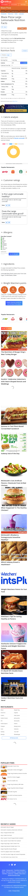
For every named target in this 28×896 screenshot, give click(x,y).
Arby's (2, 710)
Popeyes (3, 726)
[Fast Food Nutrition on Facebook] (9, 865)
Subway (2, 731)
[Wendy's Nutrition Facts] (5, 172)
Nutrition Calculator (19, 870)
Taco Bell (16, 731)
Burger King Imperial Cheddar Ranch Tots (10, 846)
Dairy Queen (17, 715)
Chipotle (16, 712)
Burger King (16, 710)
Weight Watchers (15, 11)
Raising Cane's (17, 726)
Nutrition (3, 11)
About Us (10, 873)
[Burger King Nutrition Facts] (13, 172)
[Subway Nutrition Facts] (5, 319)
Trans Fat (4, 76)
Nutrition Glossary (11, 872)
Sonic (2, 729)
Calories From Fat (5, 65)
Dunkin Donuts (4, 718)
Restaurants (4, 4)
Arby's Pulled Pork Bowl (6, 835)
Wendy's (3, 734)
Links (9, 890)
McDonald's (17, 721)
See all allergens (14, 254)
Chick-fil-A (3, 712)
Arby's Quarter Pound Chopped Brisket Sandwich (12, 838)
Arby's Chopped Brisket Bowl (7, 832)
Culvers (2, 715)
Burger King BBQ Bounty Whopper (9, 849)
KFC (2, 721)
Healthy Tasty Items (19, 873)
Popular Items (22, 11)
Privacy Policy (16, 890)
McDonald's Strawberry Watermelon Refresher (11, 830)
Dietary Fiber (4, 86)
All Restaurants (14, 738)
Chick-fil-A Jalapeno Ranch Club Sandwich (10, 851)
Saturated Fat (5, 73)
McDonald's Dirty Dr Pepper (7, 827)
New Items (23, 4)
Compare (25, 50)
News (3, 872)
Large (6, 55)
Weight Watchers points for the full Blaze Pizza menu (14, 303)
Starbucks (16, 729)
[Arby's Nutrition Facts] (13, 319)
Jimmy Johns (17, 718)
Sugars (3, 89)
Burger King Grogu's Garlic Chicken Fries (10, 843)
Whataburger (17, 734)
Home (3, 870)
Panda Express (4, 723)
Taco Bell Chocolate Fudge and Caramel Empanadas (13, 854)
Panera (15, 723)
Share (4, 27)
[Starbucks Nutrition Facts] (20, 172)
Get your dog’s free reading (16, 110)
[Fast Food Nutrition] (5, 1)
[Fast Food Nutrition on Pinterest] (11, 865)
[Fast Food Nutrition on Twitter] (14, 865)
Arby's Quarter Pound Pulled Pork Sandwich (11, 840)
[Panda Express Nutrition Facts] (20, 319)
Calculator (14, 4)
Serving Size (4, 60)
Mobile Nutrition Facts (14, 875)
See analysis (24, 63)
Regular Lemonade (19, 138)
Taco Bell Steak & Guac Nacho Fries (9, 857)
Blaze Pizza (15, 101)
